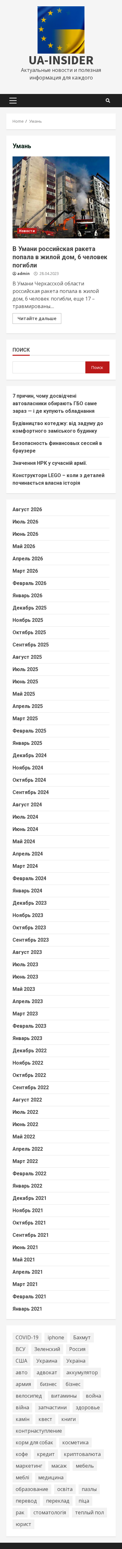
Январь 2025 (27, 743)
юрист (23, 1524)
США (21, 1360)
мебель (85, 1465)
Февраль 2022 (29, 1174)
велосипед (29, 1395)
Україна (75, 1360)
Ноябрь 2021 (28, 1210)
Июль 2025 (25, 669)
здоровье (88, 1407)
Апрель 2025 (28, 706)
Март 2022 (25, 1161)
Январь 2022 (27, 1186)
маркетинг (29, 1465)
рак (20, 1512)
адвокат (47, 1372)
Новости (27, 231)
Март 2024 (25, 866)
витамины (64, 1395)
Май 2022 (24, 1137)
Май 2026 (24, 546)
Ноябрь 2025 (28, 620)
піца (84, 1500)
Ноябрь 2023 (28, 915)
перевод (26, 1500)
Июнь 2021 (25, 1247)
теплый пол (89, 1512)
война (93, 1395)
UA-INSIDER (61, 60)
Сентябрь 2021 (31, 1235)
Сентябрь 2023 (31, 940)
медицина (51, 1477)
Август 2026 (27, 509)
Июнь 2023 (25, 977)
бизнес (48, 1384)
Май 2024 (24, 842)
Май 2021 (24, 1260)
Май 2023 (24, 989)
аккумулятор (82, 1372)
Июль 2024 (25, 817)
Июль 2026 (25, 522)
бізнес (73, 1384)
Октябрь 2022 (29, 1075)
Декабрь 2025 (30, 608)
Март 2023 (25, 1014)
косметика (75, 1442)
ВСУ (20, 1349)
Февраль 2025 (29, 731)
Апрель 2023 (28, 1001)
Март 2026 (25, 571)
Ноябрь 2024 (28, 768)
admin (23, 273)
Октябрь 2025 (29, 632)
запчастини (52, 1407)
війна (22, 1407)
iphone (56, 1337)
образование (32, 1489)
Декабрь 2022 (30, 1051)
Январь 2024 (27, 891)
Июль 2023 (25, 964)
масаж (59, 1465)
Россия (77, 1349)
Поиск (21, 350)
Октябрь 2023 (29, 928)
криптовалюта (82, 1454)
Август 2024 (27, 805)
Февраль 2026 (29, 583)
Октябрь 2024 (29, 780)
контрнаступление (39, 1430)
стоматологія (49, 1512)
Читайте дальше (37, 318)
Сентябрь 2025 (31, 645)
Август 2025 (27, 657)
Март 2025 (25, 719)
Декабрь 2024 (30, 755)
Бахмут (82, 1337)
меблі (22, 1477)
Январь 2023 (27, 1038)
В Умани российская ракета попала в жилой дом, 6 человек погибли (61, 197)
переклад (57, 1500)
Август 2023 (27, 952)
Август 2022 (27, 1100)
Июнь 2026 (25, 534)
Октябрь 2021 (29, 1223)
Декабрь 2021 (30, 1198)
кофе (22, 1454)
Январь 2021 (27, 1309)
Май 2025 (24, 694)
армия (23, 1384)
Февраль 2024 (29, 878)
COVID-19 (27, 1337)
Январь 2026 (27, 596)
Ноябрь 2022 (28, 1063)
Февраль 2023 (29, 1026)
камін (22, 1419)
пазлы (89, 1489)
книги (68, 1419)
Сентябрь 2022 (31, 1087)
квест (45, 1419)
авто (22, 1372)
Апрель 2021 (28, 1272)
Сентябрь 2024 (31, 792)
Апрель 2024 (28, 854)
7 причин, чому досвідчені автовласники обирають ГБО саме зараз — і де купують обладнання (55, 403)
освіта (65, 1489)
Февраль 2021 (29, 1297)
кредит (46, 1454)
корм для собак (34, 1442)
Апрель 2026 (28, 559)
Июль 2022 (25, 1112)
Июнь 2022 (25, 1124)
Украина (46, 1360)
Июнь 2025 (25, 682)
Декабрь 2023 (30, 903)
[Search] (108, 101)
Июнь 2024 (25, 829)
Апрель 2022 (28, 1149)
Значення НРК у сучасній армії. (50, 463)
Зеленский (47, 1349)
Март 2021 (25, 1284)
